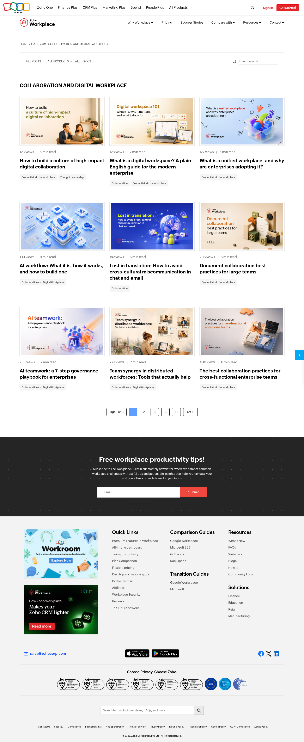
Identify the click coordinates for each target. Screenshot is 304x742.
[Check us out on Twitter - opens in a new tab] (269, 653)
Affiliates (118, 587)
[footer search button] (199, 710)
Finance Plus (68, 8)
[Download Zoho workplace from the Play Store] (165, 653)
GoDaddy (177, 554)
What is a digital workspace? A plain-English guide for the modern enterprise (151, 167)
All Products (178, 8)
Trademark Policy (197, 726)
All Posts (33, 61)
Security (58, 726)
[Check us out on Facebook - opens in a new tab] (261, 654)
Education (235, 602)
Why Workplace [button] (139, 22)
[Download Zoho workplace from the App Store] (137, 653)
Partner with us (122, 581)
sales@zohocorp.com (48, 653)
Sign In (268, 8)
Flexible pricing (123, 567)
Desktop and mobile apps (130, 574)
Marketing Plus (114, 8)
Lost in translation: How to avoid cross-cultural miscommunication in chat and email (150, 272)
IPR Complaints (93, 726)
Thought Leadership (72, 177)
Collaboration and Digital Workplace (43, 282)
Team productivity (125, 554)
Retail (232, 609)
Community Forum (242, 574)
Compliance (74, 726)
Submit (193, 492)
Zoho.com (16, 7)
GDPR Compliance (240, 726)
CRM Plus (90, 8)
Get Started (287, 8)
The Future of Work (125, 608)
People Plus (155, 8)
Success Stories (192, 22)
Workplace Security (126, 594)
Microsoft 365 (180, 547)
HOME (24, 44)
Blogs (232, 561)
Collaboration (120, 183)
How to (233, 567)
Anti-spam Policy (115, 726)
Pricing (167, 22)
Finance (234, 596)
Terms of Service (137, 726)
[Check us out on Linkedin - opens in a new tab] (276, 654)
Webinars (235, 554)
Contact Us (44, 726)
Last (188, 412)
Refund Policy (176, 726)
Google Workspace (184, 541)
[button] (299, 355)
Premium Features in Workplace (135, 541)
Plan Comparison (124, 561)
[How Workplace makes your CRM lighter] (61, 610)
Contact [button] (275, 22)
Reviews (118, 601)
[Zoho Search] (252, 7)
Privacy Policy (157, 726)
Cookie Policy (218, 726)
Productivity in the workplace (38, 177)
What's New (236, 541)
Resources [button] (250, 22)
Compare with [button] (221, 22)
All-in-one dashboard (127, 547)
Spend (136, 8)
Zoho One (45, 8)
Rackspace (178, 561)
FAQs (232, 547)
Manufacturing (239, 616)
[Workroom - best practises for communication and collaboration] (61, 554)
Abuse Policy (261, 726)
